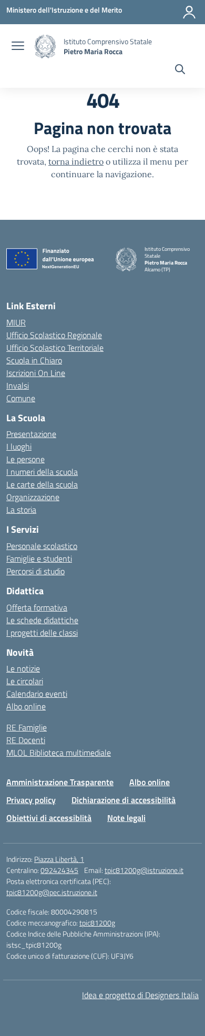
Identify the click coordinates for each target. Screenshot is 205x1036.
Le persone (25, 459)
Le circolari (24, 681)
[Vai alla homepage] (45, 46)
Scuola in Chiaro (34, 360)
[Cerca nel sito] (180, 70)
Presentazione (31, 434)
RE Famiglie (26, 727)
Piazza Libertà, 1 (59, 859)
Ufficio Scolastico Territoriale (55, 347)
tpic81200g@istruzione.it (144, 870)
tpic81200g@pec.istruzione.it (51, 892)
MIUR (16, 322)
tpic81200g (97, 922)
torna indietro (76, 161)
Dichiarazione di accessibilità (123, 800)
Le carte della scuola (42, 484)
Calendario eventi (36, 693)
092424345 (59, 870)
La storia (21, 509)
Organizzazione (32, 497)
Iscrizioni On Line (35, 373)
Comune (20, 398)
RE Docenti (25, 740)
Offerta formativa (36, 607)
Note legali (126, 817)
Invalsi (17, 385)
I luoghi (19, 446)
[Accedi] (189, 12)
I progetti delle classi (42, 632)
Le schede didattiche (42, 620)
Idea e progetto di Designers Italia (140, 995)
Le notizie (23, 668)
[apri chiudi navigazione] (18, 46)
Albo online (26, 706)
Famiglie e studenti (39, 558)
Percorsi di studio (35, 571)
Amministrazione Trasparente (60, 782)
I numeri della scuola (42, 471)
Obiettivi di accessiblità (48, 817)
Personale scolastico (41, 546)
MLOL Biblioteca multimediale (58, 752)
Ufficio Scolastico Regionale (54, 335)
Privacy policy (31, 800)
